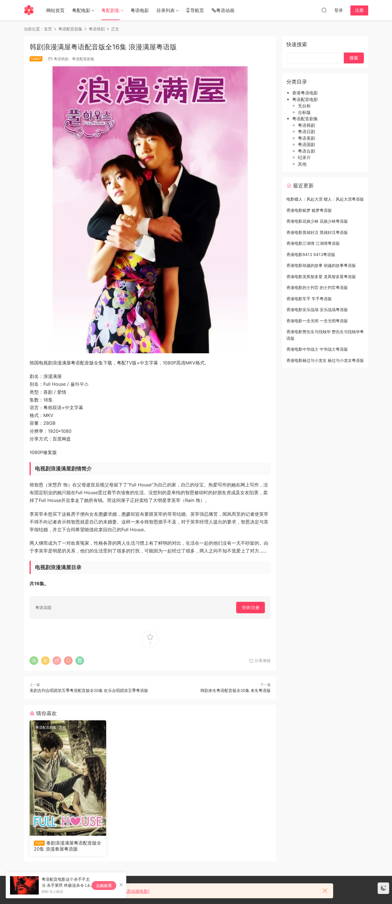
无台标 (304, 105)
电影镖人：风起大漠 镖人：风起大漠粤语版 (325, 199)
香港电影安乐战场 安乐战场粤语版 (317, 309)
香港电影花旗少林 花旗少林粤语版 (317, 221)
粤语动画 (225, 10)
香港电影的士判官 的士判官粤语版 (317, 287)
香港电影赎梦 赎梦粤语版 (309, 210)
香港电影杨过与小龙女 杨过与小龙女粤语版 (325, 360)
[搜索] (324, 10)
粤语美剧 (306, 138)
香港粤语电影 (305, 93)
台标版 (304, 112)
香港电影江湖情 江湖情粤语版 (313, 243)
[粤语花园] (29, 10)
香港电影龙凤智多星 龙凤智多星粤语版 (321, 276)
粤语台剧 (306, 151)
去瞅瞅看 (104, 885)
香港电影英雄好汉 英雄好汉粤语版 (317, 232)
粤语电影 (140, 10)
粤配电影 (81, 10)
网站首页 (55, 10)
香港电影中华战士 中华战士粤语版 (317, 349)
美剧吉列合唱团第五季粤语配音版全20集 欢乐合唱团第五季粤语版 (89, 690)
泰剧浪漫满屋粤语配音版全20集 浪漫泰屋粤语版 (67, 845)
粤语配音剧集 (83, 59)
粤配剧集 (110, 10)
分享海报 (262, 660)
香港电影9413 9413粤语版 (310, 254)
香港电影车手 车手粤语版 (309, 298)
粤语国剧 (306, 144)
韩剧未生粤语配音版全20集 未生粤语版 (235, 690)
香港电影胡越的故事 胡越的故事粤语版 (321, 265)
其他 (62, 727)
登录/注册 (250, 607)
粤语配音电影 (305, 99)
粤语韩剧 (61, 59)
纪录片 (304, 157)
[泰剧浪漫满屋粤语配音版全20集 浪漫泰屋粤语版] (68, 778)
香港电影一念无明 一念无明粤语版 (317, 320)
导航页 (197, 10)
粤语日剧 (306, 131)
